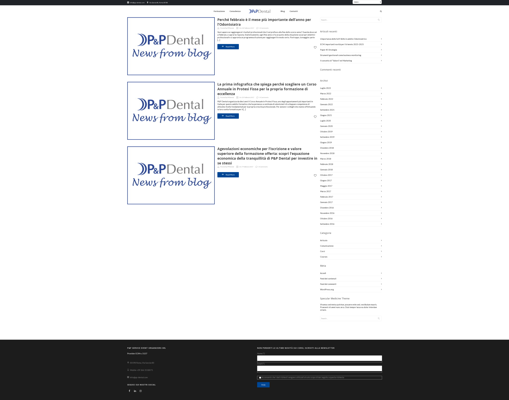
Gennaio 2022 (326, 104)
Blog (283, 11)
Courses (323, 256)
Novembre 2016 (327, 213)
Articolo (323, 240)
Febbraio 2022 (326, 99)
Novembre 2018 (327, 153)
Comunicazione (327, 246)
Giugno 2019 (326, 142)
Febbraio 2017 (326, 197)
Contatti (294, 11)
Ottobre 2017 (326, 175)
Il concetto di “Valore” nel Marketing (336, 60)
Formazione (219, 11)
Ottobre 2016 (326, 218)
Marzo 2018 (325, 159)
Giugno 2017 (326, 180)
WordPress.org (327, 289)
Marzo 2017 (325, 191)
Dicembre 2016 (327, 207)
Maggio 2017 (326, 186)
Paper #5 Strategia (328, 50)
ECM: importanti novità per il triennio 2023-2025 (342, 44)
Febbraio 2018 (326, 164)
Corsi (322, 251)
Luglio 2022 (325, 88)
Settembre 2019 (327, 137)
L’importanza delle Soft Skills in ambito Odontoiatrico (343, 39)
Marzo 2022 (325, 93)
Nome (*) (261, 353)
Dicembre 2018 (327, 148)
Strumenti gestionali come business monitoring (340, 55)
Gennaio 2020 (326, 126)
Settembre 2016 (327, 224)
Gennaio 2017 (326, 202)
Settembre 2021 (327, 110)
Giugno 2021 (326, 115)
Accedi (323, 273)
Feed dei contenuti (328, 278)
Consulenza (235, 11)
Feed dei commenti (328, 284)
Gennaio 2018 (326, 169)
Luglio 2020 (325, 120)
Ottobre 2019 (326, 131)
